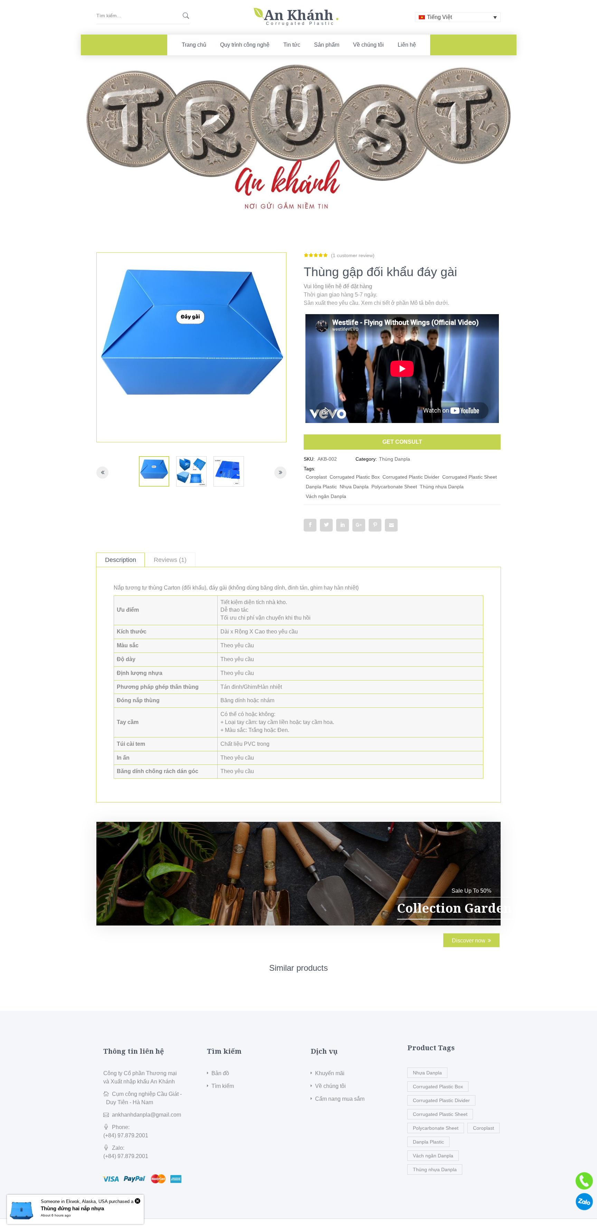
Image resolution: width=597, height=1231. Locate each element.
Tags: (309, 468)
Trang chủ (194, 45)
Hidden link (299, 11)
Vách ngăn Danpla (326, 496)
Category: (366, 459)
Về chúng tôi (368, 45)
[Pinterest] (375, 525)
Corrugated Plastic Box (355, 477)
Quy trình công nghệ (244, 45)
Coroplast (316, 477)
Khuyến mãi (329, 1073)
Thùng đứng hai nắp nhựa (72, 1208)
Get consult (402, 442)
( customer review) (353, 255)
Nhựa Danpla (354, 486)
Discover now (468, 940)
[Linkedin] (342, 525)
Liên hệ (407, 45)
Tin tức (291, 45)
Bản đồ (220, 1073)
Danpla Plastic (321, 486)
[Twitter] (326, 525)
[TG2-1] (191, 471)
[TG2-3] (229, 471)
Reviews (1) (170, 559)
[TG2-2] (154, 471)
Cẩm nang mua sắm (339, 1099)
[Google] (358, 525)
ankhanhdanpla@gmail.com (146, 1115)
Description (120, 559)
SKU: (309, 459)
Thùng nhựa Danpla (442, 486)
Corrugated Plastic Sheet (469, 477)
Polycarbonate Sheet (394, 486)
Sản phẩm (326, 45)
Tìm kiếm (222, 1086)
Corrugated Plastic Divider (410, 477)
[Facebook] (310, 525)
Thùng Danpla (394, 459)
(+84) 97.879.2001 (125, 1135)
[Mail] (391, 525)
